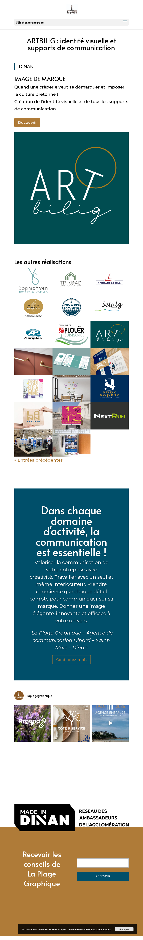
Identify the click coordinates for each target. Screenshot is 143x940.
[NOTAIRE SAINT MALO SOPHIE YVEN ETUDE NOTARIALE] (33, 280)
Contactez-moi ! (71, 659)
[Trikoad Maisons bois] (72, 280)
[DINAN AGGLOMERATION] (33, 388)
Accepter (124, 929)
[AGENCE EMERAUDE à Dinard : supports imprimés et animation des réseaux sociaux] (72, 443)
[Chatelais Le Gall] (109, 280)
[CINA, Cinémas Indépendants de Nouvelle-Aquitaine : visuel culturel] (72, 415)
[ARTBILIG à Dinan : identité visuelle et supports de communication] (109, 334)
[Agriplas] (33, 334)
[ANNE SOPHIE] (109, 388)
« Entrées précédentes (38, 460)
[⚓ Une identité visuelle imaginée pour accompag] (32, 723)
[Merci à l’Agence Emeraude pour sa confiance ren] (110, 723)
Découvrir (27, 122)
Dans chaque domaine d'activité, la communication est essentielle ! (71, 531)
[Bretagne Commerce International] (33, 443)
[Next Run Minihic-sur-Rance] (109, 415)
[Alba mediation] (33, 307)
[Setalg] (109, 307)
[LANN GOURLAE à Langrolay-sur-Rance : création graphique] (33, 415)
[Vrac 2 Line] (72, 388)
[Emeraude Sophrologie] (72, 361)
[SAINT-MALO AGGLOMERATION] (109, 361)
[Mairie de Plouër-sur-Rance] (72, 334)
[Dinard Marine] (72, 307)
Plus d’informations (101, 929)
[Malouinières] (33, 361)
